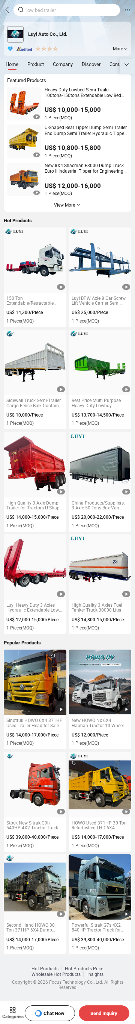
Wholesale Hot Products (56, 974)
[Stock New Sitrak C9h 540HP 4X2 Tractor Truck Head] (35, 784)
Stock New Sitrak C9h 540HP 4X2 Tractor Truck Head (32, 825)
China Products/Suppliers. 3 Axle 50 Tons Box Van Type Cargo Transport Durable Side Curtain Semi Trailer (98, 505)
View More (64, 205)
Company (63, 64)
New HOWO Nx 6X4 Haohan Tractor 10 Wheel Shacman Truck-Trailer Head (98, 723)
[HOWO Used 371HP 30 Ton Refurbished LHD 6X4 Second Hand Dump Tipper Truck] (100, 784)
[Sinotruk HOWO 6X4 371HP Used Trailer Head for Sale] (35, 682)
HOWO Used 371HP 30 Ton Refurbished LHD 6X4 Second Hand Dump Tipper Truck (99, 825)
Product (35, 64)
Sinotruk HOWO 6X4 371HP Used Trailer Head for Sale (34, 723)
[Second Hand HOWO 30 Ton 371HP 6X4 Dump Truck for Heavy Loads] (35, 887)
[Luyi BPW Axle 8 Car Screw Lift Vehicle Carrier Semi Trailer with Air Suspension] (100, 260)
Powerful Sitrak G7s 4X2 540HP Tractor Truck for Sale (96, 928)
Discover (91, 64)
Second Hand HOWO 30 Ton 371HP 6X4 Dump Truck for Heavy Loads (30, 928)
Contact (118, 64)
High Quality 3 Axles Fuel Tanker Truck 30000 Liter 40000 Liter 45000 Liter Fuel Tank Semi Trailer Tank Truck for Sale (100, 608)
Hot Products (45, 968)
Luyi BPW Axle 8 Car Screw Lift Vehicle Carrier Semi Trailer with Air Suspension (99, 301)
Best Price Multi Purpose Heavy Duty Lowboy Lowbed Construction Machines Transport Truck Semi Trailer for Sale (98, 403)
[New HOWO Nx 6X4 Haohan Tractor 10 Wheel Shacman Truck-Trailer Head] (100, 682)
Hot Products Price (84, 968)
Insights (95, 974)
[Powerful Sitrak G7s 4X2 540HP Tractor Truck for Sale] (100, 887)
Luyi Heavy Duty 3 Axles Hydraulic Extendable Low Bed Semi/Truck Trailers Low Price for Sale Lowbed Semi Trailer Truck (32, 608)
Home (12, 64)
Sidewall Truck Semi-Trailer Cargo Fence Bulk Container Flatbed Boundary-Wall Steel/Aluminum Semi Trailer (34, 403)
